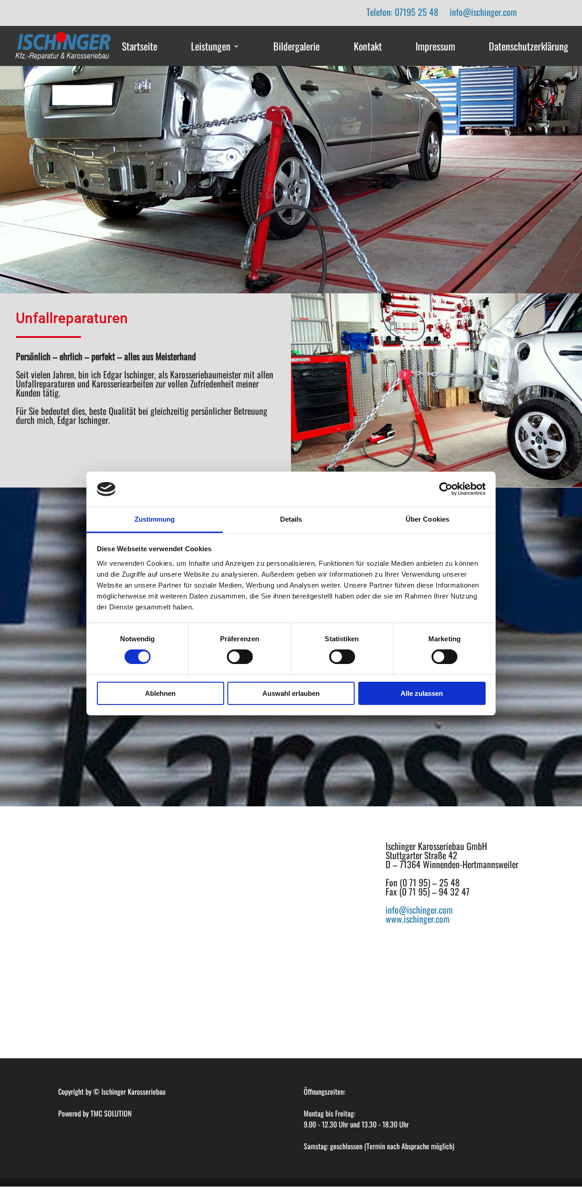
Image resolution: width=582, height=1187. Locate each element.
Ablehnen (160, 693)
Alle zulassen (422, 693)
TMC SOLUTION (110, 1113)
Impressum (435, 47)
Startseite (139, 47)
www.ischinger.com (418, 918)
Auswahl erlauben (291, 693)
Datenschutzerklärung (528, 47)
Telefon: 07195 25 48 (402, 11)
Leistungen (211, 47)
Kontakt (368, 47)
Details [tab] (291, 519)
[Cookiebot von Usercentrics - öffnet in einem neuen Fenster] (446, 489)
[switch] (240, 656)
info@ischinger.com (483, 11)
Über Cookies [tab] (427, 519)
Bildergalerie (296, 47)
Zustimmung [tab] (155, 519)
